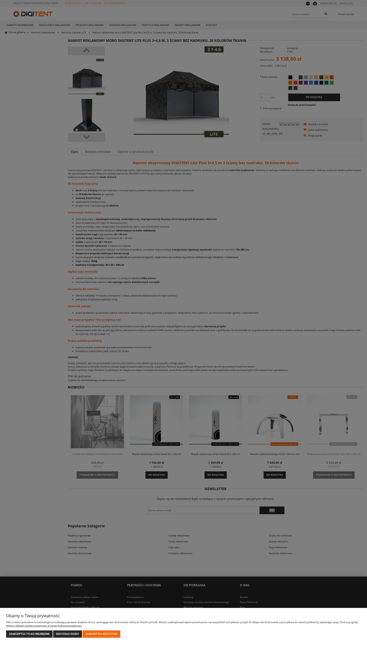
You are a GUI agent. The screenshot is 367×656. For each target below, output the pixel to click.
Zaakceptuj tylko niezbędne (29, 634)
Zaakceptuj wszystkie (101, 634)
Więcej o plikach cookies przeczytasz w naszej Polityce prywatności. (44, 625)
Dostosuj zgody (67, 634)
